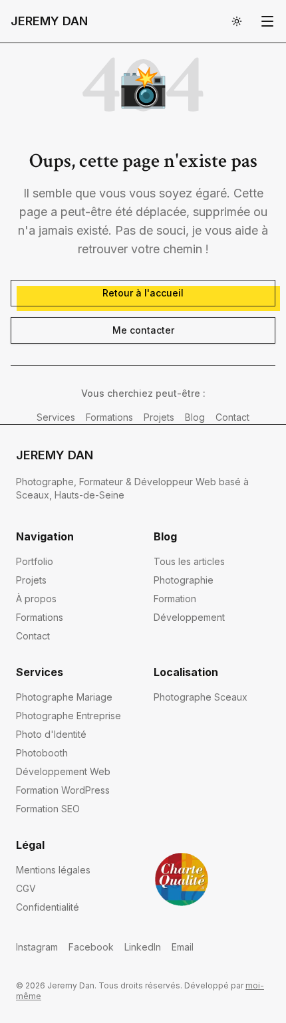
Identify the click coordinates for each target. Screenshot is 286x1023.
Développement (189, 617)
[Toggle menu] (267, 21)
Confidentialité (47, 907)
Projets (159, 417)
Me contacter (143, 330)
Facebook (91, 947)
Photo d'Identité (51, 734)
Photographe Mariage (64, 697)
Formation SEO (48, 808)
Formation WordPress (63, 790)
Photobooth (42, 752)
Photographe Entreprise (68, 715)
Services (56, 417)
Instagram (37, 947)
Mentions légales (53, 869)
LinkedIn (142, 947)
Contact (232, 417)
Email (183, 947)
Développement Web (63, 771)
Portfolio (34, 561)
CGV (26, 888)
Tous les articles (189, 561)
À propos (36, 598)
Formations (109, 417)
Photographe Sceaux (200, 697)
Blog (195, 417)
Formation (175, 598)
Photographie (184, 580)
